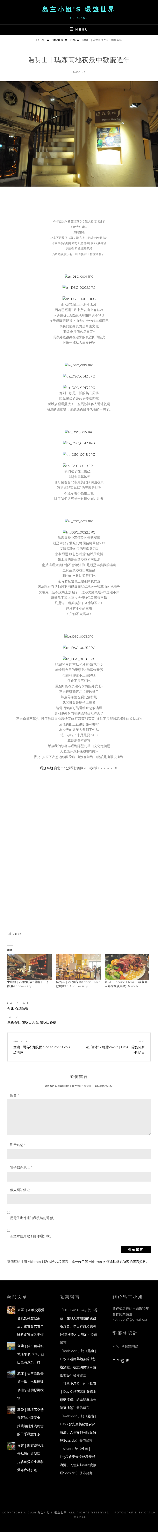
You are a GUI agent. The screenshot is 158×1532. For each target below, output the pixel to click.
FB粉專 (122, 1360)
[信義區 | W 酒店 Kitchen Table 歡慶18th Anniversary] (78, 967)
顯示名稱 (17, 1145)
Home (40, 39)
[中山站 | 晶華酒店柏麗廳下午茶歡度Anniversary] (29, 967)
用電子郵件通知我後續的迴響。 (33, 1218)
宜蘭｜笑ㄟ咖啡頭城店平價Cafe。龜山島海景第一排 (30, 1354)
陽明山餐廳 (48, 1022)
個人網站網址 (20, 1190)
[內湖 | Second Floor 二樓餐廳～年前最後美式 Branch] (127, 967)
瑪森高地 (47, 768)
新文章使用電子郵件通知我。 (31, 1236)
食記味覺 (57, 39)
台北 (73, 39)
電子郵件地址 (21, 1167)
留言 (14, 1095)
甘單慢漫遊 (71, 1383)
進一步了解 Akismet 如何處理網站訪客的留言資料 (109, 1262)
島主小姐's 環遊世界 (79, 9)
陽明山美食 (30, 1022)
